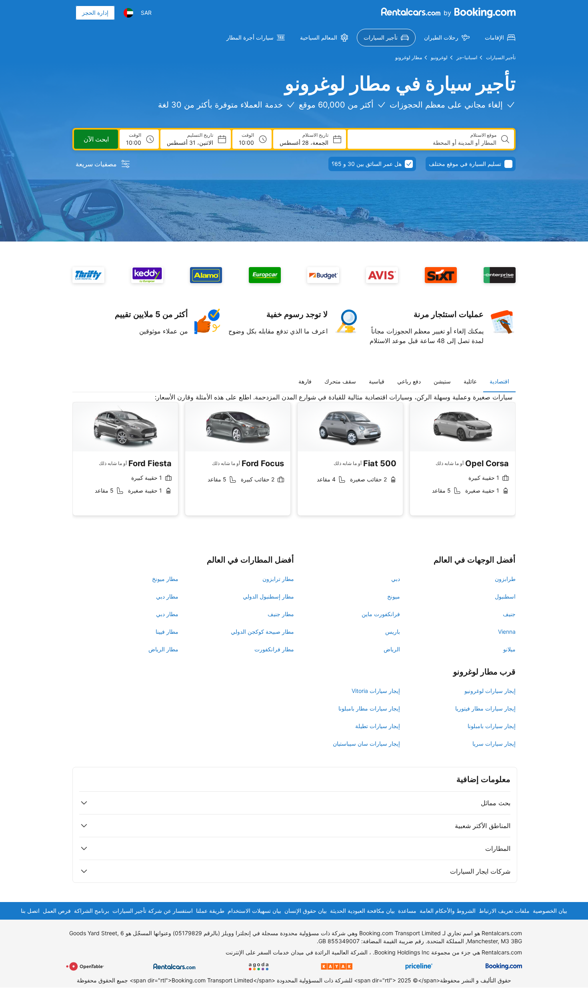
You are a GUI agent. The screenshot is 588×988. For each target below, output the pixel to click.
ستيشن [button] (442, 381)
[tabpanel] (294, 460)
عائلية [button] (470, 381)
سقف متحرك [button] (340, 381)
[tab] (499, 381)
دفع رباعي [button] (409, 381)
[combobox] (425, 143)
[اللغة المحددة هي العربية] (128, 13)
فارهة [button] (305, 381)
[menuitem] (500, 37)
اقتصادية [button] (499, 381)
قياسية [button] (376, 381)
